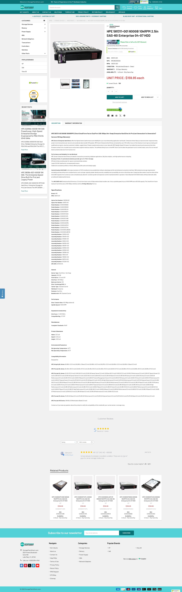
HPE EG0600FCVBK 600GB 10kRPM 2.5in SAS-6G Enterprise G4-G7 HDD (60, 499)
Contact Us (46, 12)
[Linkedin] (33, 565)
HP (23, 64)
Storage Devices (27, 24)
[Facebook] (108, 115)
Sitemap (53, 578)
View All (24, 71)
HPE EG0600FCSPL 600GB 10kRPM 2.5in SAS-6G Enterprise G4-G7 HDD (83, 499)
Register (150, 8)
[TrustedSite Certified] (144, 2)
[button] (147, 97)
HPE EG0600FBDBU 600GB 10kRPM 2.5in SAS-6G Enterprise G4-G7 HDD (128, 499)
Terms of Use (70, 12)
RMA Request (110, 12)
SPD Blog (122, 12)
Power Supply (26, 31)
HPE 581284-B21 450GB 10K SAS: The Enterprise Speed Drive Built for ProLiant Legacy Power (32, 176)
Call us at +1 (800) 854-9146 (31, 560)
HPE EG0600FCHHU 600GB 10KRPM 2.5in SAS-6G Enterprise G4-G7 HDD (151, 499)
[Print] (116, 115)
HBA (23, 35)
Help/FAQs (58, 12)
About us (35, 12)
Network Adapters (28, 39)
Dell (23, 67)
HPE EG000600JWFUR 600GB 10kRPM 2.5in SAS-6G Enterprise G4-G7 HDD (106, 499)
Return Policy (97, 12)
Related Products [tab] (59, 470)
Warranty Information (73, 123)
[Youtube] (37, 565)
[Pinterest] (124, 115)
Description (55, 123)
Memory (24, 28)
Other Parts (25, 53)
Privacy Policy (83, 12)
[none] (77, 51)
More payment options (120, 102)
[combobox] (68, 442)
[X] (120, 115)
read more (24, 149)
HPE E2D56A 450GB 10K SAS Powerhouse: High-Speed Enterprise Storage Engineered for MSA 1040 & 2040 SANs (32, 133)
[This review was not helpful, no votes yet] (148, 464)
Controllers (25, 46)
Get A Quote (24, 12)
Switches (25, 50)
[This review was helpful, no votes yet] (145, 464)
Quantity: (110, 87)
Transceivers (26, 42)
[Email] (112, 115)
